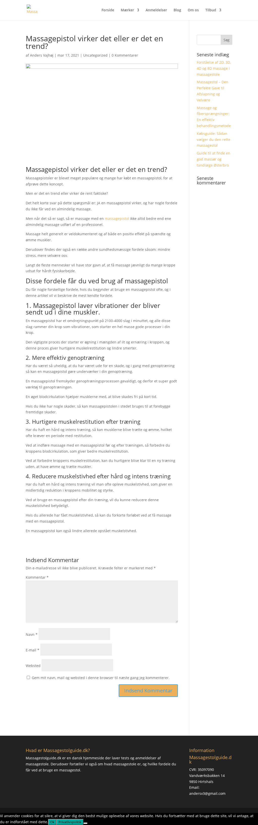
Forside (108, 10)
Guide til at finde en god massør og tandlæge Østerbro (213, 159)
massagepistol (117, 218)
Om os (193, 10)
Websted (33, 665)
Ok (52, 822)
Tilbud (210, 10)
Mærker (127, 10)
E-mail (32, 650)
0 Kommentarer (125, 55)
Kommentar (37, 577)
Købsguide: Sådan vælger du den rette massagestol (213, 139)
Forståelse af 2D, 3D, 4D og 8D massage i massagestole (214, 68)
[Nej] (85, 823)
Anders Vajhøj (41, 55)
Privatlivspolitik (69, 822)
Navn (32, 634)
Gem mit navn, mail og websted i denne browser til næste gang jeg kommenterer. (101, 677)
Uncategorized (95, 55)
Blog (177, 10)
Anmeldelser (156, 10)
